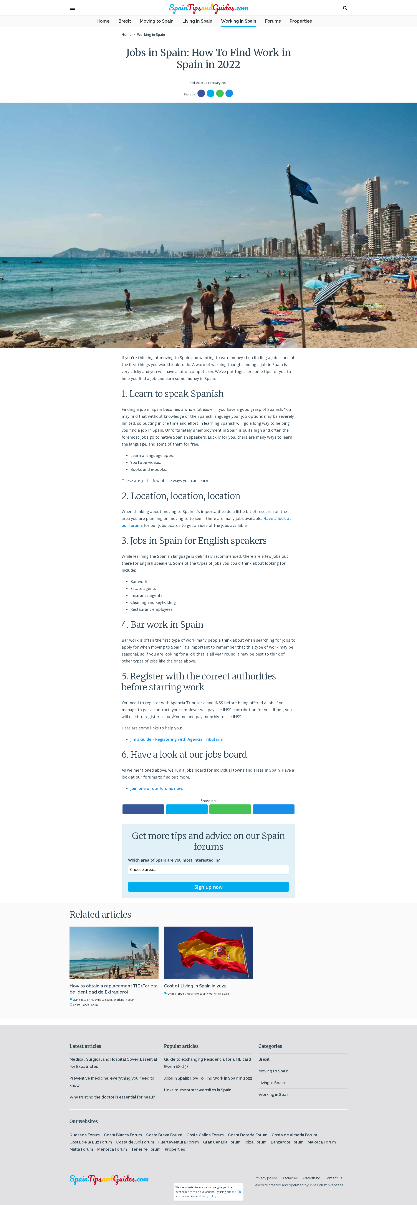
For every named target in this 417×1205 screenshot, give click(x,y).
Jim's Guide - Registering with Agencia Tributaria (176, 739)
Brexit (124, 21)
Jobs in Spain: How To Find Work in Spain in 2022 (208, 1078)
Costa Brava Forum (164, 1135)
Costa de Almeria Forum (294, 1135)
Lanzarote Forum (287, 1142)
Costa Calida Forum (205, 1135)
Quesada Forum (85, 1135)
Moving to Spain (157, 21)
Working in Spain (238, 21)
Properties (301, 21)
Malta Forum (81, 1149)
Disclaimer (289, 1178)
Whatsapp (220, 93)
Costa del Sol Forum (135, 1142)
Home (103, 21)
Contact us (333, 1178)
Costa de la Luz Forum (91, 1142)
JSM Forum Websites (326, 1185)
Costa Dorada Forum (247, 1135)
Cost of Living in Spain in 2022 (195, 986)
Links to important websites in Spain (197, 1090)
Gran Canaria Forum (221, 1142)
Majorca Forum (322, 1142)
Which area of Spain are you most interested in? (174, 860)
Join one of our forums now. (156, 788)
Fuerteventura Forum (178, 1142)
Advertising (311, 1178)
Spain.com (208, 7)
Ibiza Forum (255, 1142)
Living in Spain (197, 21)
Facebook (201, 93)
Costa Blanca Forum (84, 1005)
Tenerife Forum (146, 1149)
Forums (273, 21)
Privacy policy (266, 1178)
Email (229, 93)
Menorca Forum (112, 1149)
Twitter (210, 93)
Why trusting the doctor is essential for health (113, 1097)
